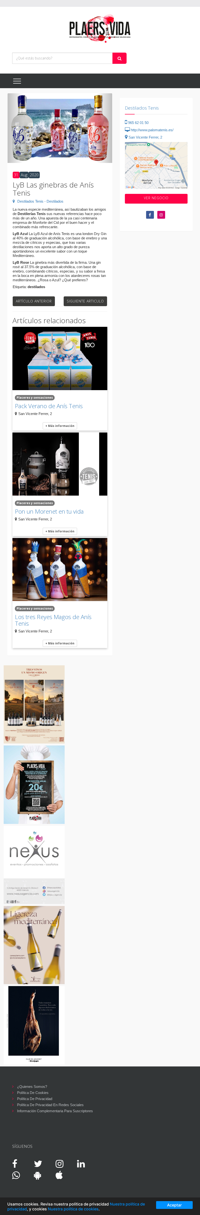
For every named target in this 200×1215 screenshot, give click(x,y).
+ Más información (59, 426)
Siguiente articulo (85, 301)
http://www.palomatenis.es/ (151, 130)
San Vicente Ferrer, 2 (145, 137)
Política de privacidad (34, 1099)
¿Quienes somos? (32, 1086)
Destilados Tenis (142, 108)
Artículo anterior (34, 301)
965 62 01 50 (138, 123)
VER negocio (156, 198)
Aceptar (174, 1205)
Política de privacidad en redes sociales (50, 1105)
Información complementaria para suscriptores (55, 1111)
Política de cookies (33, 1093)
